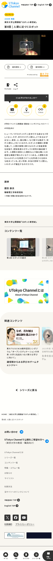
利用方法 (8, 486)
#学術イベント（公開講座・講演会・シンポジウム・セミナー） (26, 124)
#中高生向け (9, 128)
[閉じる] (47, 96)
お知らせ (8, 473)
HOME (4, 414)
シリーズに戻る (28, 390)
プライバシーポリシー (24, 524)
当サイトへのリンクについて (16, 491)
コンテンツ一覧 (11, 462)
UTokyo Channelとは (13, 452)
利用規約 (8, 524)
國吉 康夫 (9, 188)
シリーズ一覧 (10, 457)
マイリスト (9, 478)
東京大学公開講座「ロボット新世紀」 (20, 22)
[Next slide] (48, 247)
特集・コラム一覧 (12, 467)
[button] (12, 110)
